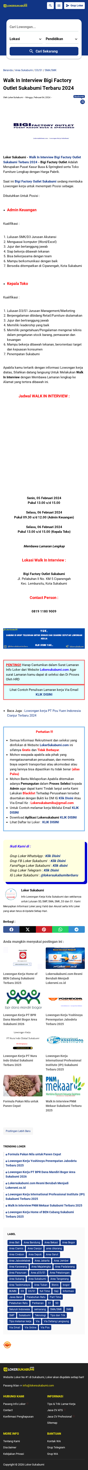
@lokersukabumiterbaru (59, 875)
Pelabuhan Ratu (18, 1303)
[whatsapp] (60, 929)
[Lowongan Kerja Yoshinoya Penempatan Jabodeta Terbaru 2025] (65, 999)
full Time (45, 1291)
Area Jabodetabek (19, 1260)
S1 (49, 1303)
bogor (66, 1284)
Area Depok (35, 1254)
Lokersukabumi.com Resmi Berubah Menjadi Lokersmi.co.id (64, 978)
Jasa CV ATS (56, 1410)
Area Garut (52, 1254)
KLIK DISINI (44, 694)
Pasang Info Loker (16, 1404)
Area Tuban (40, 1284)
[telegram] (77, 929)
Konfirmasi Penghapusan (18, 1416)
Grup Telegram (56, 1447)
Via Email (14, 1327)
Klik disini (60, 866)
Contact (8, 1410)
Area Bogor (68, 1242)
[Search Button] (50, 5)
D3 (22, 1291)
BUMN (12, 1291)
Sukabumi (25, 1315)
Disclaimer (9, 1447)
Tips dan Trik (57, 1315)
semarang (40, 1309)
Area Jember (61, 1260)
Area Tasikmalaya (19, 1284)
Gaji (56, 1291)
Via (38, 1321)
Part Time (55, 1297)
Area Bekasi (51, 1242)
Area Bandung (32, 1242)
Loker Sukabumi (34, 1464)
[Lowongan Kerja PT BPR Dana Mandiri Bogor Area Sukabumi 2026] (23, 999)
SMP (12, 1315)
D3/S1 (31, 1291)
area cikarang (54, 1248)
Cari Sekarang (47, 51)
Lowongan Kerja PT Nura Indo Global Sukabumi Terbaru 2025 (20, 1060)
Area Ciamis (16, 1248)
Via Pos (45, 1327)
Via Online (30, 1327)
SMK (69, 1309)
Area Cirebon (16, 1254)
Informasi (68, 1291)
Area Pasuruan (17, 1272)
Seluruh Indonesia (19, 1309)
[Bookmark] (82, 101)
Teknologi (40, 1315)
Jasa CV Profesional (61, 1416)
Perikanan (38, 1303)
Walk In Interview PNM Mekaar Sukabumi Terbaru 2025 (64, 1106)
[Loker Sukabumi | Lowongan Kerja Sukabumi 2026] (15, 5)
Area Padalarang (65, 1266)
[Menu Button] (59, 5)
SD (57, 1303)
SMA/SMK (56, 1309)
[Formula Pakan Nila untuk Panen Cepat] (23, 1086)
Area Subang (16, 1278)
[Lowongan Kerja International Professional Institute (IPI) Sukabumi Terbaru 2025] (65, 1041)
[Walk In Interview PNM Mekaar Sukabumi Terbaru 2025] (65, 1086)
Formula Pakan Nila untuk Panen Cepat (34, 1154)
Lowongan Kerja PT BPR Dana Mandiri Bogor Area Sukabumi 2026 (20, 1019)
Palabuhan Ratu (36, 1297)
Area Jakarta (42, 1260)
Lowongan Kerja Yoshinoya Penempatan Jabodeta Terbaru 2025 (64, 1019)
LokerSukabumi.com (54, 745)
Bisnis (55, 1284)
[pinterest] (44, 929)
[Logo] (44, 1369)
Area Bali (14, 1242)
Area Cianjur (35, 1248)
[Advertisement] (44, 451)
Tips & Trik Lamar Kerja (61, 1404)
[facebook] (11, 929)
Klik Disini (66, 798)
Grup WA (52, 1453)
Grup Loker (76, 5)
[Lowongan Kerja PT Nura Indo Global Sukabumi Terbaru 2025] (23, 1041)
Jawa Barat (15, 1297)
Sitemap (52, 1422)
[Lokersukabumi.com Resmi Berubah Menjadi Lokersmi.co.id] (65, 959)
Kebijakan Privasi (13, 1453)
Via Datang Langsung (56, 1321)
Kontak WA (54, 1441)
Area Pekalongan (60, 1272)
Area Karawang (18, 1266)
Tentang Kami (11, 1441)
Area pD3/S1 (38, 1272)
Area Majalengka (41, 1266)
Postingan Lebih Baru (18, 1131)
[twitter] (27, 929)
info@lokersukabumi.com (38, 1385)
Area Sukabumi (37, 1278)
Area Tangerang (59, 1278)
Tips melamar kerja (20, 1321)
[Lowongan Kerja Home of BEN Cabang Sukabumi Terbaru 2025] (23, 959)
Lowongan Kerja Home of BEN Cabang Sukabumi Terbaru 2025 (20, 978)
